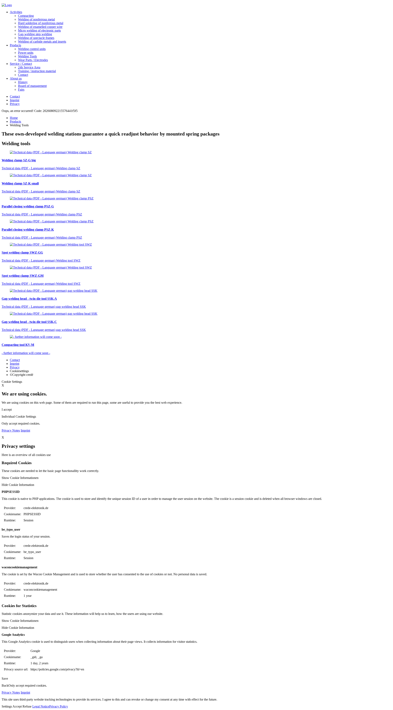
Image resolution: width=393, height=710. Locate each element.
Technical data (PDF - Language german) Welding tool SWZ (41, 260)
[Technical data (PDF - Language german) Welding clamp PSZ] (196, 198)
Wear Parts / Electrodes (33, 60)
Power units (25, 52)
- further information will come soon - (26, 353)
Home (14, 118)
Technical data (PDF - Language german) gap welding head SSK (44, 306)
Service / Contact (21, 63)
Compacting (26, 15)
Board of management (32, 86)
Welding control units (32, 49)
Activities (16, 12)
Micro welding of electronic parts (39, 30)
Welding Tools (27, 56)
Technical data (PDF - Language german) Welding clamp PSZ (42, 214)
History (23, 82)
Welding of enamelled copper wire (40, 26)
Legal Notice (40, 706)
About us (16, 78)
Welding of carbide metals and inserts (42, 41)
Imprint (14, 100)
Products (15, 45)
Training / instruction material (37, 71)
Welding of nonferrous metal (36, 19)
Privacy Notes (11, 430)
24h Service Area (29, 67)
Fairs (21, 89)
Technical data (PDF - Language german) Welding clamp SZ (41, 168)
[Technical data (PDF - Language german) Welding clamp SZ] (196, 152)
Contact (23, 74)
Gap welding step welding (35, 34)
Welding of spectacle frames (36, 38)
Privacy (15, 104)
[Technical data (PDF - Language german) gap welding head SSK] (196, 291)
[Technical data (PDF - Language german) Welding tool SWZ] (196, 244)
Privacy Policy (58, 706)
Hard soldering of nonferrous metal (40, 23)
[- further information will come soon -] (196, 337)
